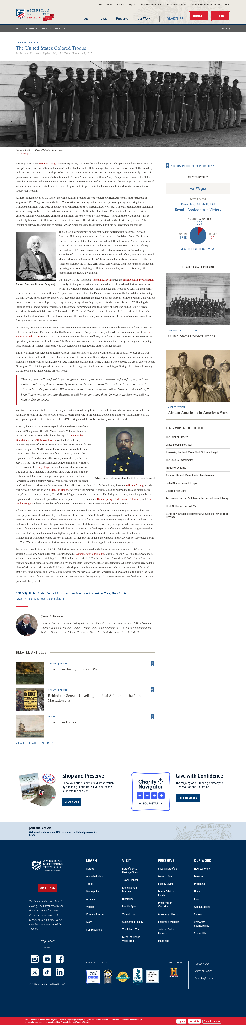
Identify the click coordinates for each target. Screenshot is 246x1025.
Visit (103, 18)
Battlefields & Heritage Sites (130, 870)
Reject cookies (212, 1021)
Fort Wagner (198, 188)
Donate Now (47, 888)
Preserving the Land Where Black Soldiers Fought (192, 452)
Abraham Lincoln (101, 279)
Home (39, 14)
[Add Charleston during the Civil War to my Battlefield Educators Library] (152, 663)
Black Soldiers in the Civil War (181, 506)
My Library (225, 28)
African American (35, 598)
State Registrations (205, 978)
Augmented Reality (132, 921)
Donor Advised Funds (166, 893)
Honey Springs (105, 499)
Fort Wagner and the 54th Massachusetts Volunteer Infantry (197, 498)
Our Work (144, 18)
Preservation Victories (165, 904)
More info (194, 1021)
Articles (90, 899)
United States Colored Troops (47, 593)
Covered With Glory (176, 490)
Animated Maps (94, 876)
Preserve (122, 18)
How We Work (202, 868)
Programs (199, 883)
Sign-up (132, 4)
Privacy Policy (202, 963)
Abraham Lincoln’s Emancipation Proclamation (190, 475)
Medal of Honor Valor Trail (132, 939)
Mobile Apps (129, 906)
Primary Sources (95, 914)
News (109, 4)
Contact (47, 947)
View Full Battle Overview (197, 249)
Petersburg (135, 499)
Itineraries (127, 899)
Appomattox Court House (90, 554)
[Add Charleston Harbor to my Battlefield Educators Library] (152, 716)
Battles (90, 868)
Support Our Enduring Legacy (206, 4)
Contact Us (200, 933)
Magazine (163, 940)
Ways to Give (165, 876)
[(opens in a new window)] (35, 959)
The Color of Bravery (177, 437)
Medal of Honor (59, 490)
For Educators (94, 929)
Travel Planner (130, 880)
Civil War (21, 42)
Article (33, 42)
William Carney (134, 485)
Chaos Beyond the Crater (179, 444)
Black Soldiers (120, 593)
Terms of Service (203, 971)
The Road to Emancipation (179, 460)
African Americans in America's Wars (88, 593)
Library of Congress (24, 153)
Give (100, 4)
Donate (198, 16)
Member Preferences (177, 4)
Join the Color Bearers (166, 931)
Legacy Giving (169, 884)
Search (173, 18)
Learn (87, 18)
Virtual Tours (129, 914)
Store (227, 4)
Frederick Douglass (49, 163)
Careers (198, 914)
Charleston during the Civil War (73, 669)
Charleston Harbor (62, 722)
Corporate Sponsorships (201, 923)
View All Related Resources (35, 743)
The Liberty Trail (133, 929)
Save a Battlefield (167, 868)
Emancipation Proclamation (138, 279)
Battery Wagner (43, 467)
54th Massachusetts (45, 440)
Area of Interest (188, 330)
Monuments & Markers (129, 889)
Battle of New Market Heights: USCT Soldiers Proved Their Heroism (197, 515)
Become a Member (168, 921)
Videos (90, 906)
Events (120, 4)
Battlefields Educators (151, 4)
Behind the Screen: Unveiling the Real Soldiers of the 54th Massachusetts (94, 698)
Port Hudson (121, 499)
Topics (90, 883)
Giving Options (47, 941)
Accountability (202, 906)
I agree (181, 1021)
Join (221, 16)
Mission (198, 876)
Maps (89, 922)
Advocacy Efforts (168, 914)
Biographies (92, 891)
